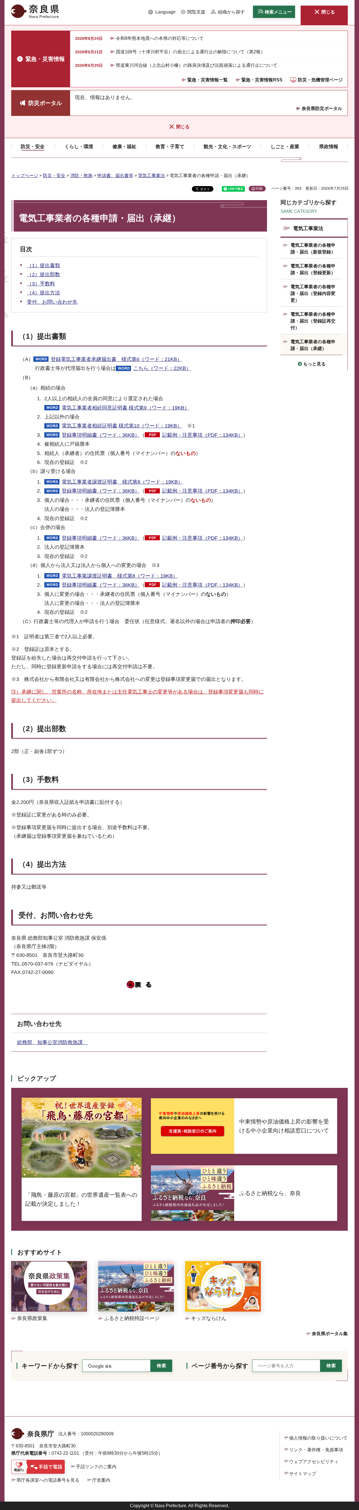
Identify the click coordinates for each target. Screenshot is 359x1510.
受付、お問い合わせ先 (52, 302)
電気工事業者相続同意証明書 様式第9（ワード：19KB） (125, 408)
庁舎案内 (101, 1480)
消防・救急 (81, 175)
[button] (162, 12)
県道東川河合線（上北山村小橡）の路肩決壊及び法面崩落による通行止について (196, 65)
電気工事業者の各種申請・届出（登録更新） (313, 269)
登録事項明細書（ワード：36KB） (101, 435)
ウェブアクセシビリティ (314, 1461)
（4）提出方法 (43, 293)
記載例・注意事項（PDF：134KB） (202, 435)
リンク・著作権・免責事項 (316, 1449)
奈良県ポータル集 (330, 1333)
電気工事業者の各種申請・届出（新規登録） (313, 248)
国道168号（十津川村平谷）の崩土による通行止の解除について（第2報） (190, 51)
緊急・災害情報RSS (261, 79)
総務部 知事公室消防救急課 (52, 1042)
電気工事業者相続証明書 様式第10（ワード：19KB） (122, 426)
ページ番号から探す (220, 1365)
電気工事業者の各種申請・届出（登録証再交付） (313, 321)
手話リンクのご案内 (96, 1466)
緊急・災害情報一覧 (207, 79)
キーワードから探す (50, 1365)
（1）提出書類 (43, 265)
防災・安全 (54, 175)
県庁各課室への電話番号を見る (48, 1480)
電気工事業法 (151, 175)
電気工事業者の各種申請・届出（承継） (313, 345)
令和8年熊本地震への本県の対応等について (160, 38)
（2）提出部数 (43, 274)
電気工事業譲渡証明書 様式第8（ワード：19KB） (120, 576)
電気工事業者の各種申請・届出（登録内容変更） (313, 293)
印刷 (259, 189)
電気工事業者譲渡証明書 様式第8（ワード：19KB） (122, 482)
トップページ (24, 175)
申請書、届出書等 (115, 175)
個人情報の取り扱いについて (318, 1438)
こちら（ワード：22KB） (162, 368)
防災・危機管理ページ (320, 79)
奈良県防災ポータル (322, 108)
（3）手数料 (41, 284)
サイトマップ (302, 1473)
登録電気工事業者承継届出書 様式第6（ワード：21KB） (116, 359)
